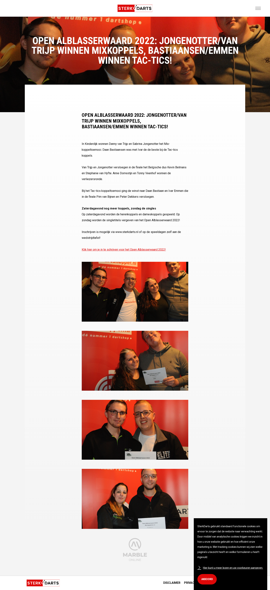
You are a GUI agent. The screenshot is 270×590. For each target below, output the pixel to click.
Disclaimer (171, 582)
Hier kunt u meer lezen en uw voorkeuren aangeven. (233, 567)
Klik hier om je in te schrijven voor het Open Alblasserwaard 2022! (124, 249)
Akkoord (207, 579)
